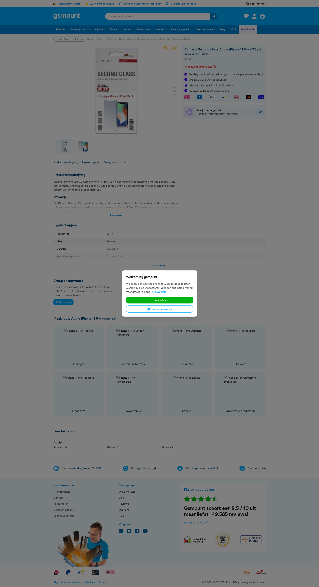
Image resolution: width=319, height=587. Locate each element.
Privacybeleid (158, 291)
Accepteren (161, 299)
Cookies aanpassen (161, 309)
